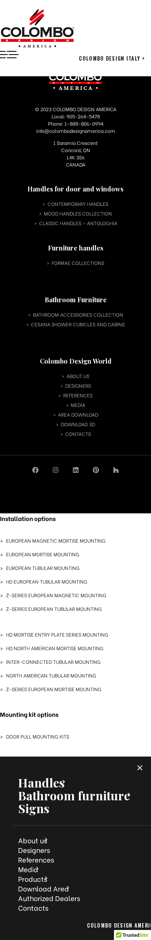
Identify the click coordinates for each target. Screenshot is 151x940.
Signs (34, 808)
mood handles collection (78, 213)
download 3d (78, 424)
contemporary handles (78, 203)
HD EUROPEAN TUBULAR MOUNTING (46, 581)
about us (77, 375)
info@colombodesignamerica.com (75, 130)
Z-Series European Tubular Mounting (54, 609)
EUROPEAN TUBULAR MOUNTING (43, 568)
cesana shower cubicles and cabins (78, 324)
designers (78, 385)
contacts (78, 433)
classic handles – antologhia (78, 223)
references (78, 395)
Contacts (33, 908)
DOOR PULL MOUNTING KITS (37, 736)
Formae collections (78, 262)
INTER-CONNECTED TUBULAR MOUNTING (53, 662)
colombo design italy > (112, 58)
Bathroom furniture (74, 795)
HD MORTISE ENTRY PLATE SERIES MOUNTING (57, 634)
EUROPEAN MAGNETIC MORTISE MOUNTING (55, 540)
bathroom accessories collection (78, 314)
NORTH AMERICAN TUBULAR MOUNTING (51, 675)
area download (78, 414)
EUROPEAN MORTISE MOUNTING (42, 554)
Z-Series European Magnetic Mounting (56, 595)
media (78, 404)
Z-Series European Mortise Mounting (53, 689)
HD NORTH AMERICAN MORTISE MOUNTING (54, 648)
